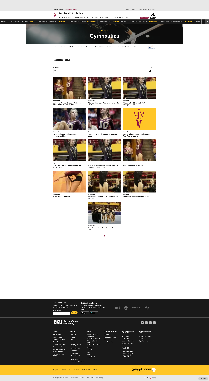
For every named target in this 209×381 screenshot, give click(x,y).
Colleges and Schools (144, 9)
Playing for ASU (75, 359)
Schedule (72, 47)
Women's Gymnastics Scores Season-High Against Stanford (103, 166)
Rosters (72, 337)
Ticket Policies (57, 342)
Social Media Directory (77, 362)
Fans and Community (101, 17)
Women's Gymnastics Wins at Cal (136, 197)
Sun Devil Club (108, 342)
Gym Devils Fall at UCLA (63, 197)
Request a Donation (127, 351)
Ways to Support (116, 17)
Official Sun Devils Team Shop (92, 335)
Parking (141, 338)
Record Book (99, 47)
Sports (72, 331)
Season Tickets (57, 337)
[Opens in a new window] (144, 370)
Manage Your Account (59, 349)
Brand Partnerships (110, 337)
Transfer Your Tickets (59, 344)
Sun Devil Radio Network (75, 356)
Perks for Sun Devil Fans (127, 344)
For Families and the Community (128, 332)
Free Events (125, 336)
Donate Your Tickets (59, 347)
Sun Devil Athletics (70, 13)
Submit (74, 312)
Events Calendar (75, 348)
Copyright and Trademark (60, 377)
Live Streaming (74, 353)
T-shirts (89, 349)
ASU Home (127, 9)
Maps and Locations (59, 369)
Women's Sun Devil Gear (93, 341)
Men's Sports (66, 17)
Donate (106, 334)
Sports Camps (126, 338)
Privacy (82, 377)
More (135, 47)
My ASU (134, 9)
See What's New (92, 357)
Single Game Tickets (59, 339)
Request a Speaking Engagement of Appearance (127, 355)
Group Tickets (57, 334)
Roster (63, 47)
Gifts (88, 354)
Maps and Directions (145, 341)
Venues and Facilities (145, 336)
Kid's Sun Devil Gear (93, 345)
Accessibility (74, 377)
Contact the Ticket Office (58, 354)
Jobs (69, 369)
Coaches (88, 47)
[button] (207, 21)
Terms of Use (90, 377)
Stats (71, 339)
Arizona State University (71, 9)
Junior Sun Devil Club (128, 341)
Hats (88, 352)
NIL (105, 339)
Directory (76, 369)
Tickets (89, 17)
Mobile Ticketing (58, 351)
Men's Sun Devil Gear (93, 338)
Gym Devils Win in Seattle (133, 165)
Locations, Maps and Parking (145, 332)
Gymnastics (56, 100)
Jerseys (89, 347)
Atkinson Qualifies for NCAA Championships (134, 104)
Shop (153, 17)
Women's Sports (78, 17)
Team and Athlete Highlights (75, 345)
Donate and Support (110, 331)
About (127, 17)
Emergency (99, 377)
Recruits (110, 47)
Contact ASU (86, 369)
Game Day (73, 350)
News (80, 47)
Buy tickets (145, 17)
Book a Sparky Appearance (126, 348)
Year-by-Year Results (123, 47)
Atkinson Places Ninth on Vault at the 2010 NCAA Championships (67, 104)
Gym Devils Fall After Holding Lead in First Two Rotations (137, 135)
